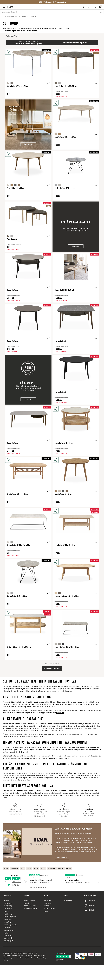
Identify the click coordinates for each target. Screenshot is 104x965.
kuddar (96, 747)
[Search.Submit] (82, 7)
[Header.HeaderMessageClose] (101, 2)
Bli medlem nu (62, 857)
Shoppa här (75, 246)
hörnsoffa (56, 704)
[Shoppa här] (76, 227)
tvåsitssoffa (60, 713)
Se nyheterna (28, 144)
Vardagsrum (25, 16)
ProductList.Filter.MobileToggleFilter (75, 43)
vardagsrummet (63, 686)
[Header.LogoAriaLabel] (11, 7)
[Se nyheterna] (28, 124)
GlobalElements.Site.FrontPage (12, 16)
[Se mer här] (28, 380)
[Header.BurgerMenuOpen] (4, 7)
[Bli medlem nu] (27, 842)
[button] (48, 83)
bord (33, 704)
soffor (35, 756)
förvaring (78, 689)
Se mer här (28, 399)
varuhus (5, 795)
